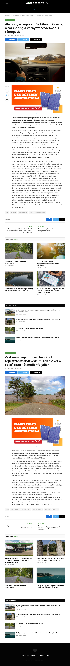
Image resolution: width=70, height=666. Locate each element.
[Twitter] (7, 95)
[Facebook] (7, 90)
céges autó (14, 212)
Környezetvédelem (11, 353)
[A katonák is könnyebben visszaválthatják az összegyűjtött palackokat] (51, 251)
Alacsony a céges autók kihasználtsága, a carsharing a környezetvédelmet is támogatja (50, 527)
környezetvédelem (40, 212)
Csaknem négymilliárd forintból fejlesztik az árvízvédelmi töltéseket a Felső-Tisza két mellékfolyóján (19, 230)
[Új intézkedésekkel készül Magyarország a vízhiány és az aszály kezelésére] (19, 278)
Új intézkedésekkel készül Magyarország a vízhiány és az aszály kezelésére (19, 290)
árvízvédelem (14, 509)
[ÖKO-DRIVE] (35, 3)
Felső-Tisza (23, 509)
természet (47, 509)
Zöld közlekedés (10, 20)
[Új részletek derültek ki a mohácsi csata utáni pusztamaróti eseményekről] (10, 321)
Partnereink (44, 655)
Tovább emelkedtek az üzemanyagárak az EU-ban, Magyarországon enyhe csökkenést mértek (38, 311)
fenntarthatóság (23, 212)
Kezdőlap (7, 15)
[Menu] (7, 3)
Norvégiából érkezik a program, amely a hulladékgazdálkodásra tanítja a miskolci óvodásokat (50, 290)
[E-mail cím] (7, 99)
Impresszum (25, 655)
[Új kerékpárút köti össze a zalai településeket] (19, 251)
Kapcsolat (34, 655)
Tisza (53, 509)
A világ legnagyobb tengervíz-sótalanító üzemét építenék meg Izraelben (37, 337)
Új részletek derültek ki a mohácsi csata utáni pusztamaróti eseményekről (38, 319)
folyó (29, 509)
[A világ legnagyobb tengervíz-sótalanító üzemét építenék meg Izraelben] (10, 340)
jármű (31, 212)
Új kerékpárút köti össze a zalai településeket (15, 262)
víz (58, 509)
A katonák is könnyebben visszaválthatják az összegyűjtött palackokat (48, 263)
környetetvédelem (38, 509)
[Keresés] (47, 3)
